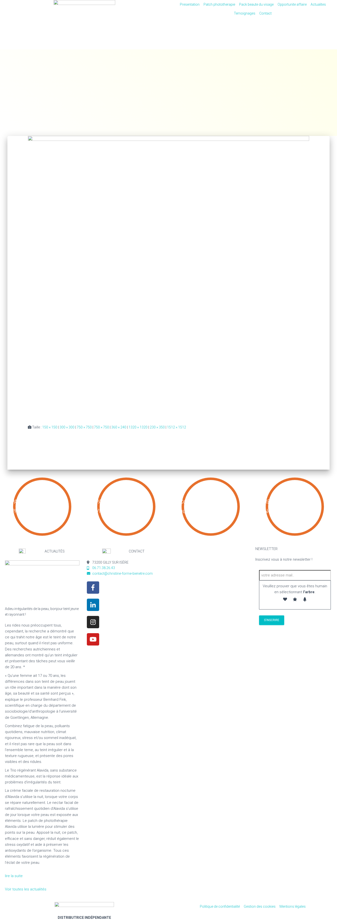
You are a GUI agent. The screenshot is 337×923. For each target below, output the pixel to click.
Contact (265, 13)
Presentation (190, 4)
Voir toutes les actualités (25, 889)
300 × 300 (67, 427)
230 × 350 (157, 427)
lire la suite (14, 876)
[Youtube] (93, 639)
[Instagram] (93, 622)
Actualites (318, 4)
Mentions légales (293, 906)
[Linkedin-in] (93, 605)
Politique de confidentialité (220, 906)
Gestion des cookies (260, 906)
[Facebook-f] (93, 587)
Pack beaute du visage (256, 4)
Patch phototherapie (219, 4)
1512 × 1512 (176, 427)
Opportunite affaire (292, 4)
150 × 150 (49, 427)
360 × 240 (118, 427)
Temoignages (244, 13)
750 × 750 (84, 427)
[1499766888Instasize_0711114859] (168, 276)
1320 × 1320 (138, 427)
